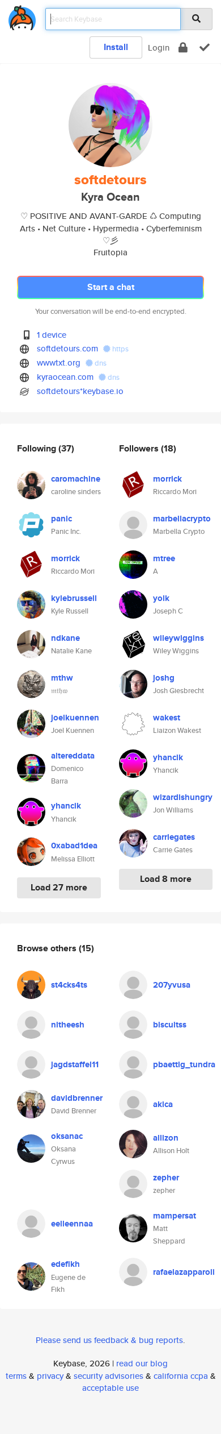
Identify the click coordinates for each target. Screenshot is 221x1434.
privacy (50, 1376)
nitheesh (67, 1024)
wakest (166, 717)
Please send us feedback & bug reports (109, 1340)
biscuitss (169, 1024)
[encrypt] (183, 47)
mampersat (174, 1215)
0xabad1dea (74, 845)
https (119, 348)
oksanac (67, 1136)
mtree (164, 558)
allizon (165, 1138)
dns (100, 363)
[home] (22, 15)
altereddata (73, 755)
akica (163, 1104)
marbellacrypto (182, 518)
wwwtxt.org (58, 362)
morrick (65, 558)
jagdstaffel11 (75, 1064)
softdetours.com (67, 348)
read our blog (142, 1363)
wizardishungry (182, 797)
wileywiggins (178, 638)
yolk (161, 598)
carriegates (174, 837)
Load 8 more (166, 878)
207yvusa (171, 985)
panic (61, 518)
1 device (51, 335)
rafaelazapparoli (184, 1272)
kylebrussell (74, 598)
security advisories (108, 1376)
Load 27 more (59, 887)
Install (116, 46)
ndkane (65, 638)
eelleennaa (72, 1223)
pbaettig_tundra (184, 1064)
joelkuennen (75, 717)
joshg (164, 678)
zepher (166, 1177)
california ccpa (181, 1376)
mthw (62, 678)
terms (16, 1376)
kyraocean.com (65, 377)
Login (158, 47)
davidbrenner (77, 1098)
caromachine (75, 479)
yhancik (66, 805)
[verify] (204, 47)
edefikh (65, 1264)
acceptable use (110, 1388)
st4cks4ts (69, 985)
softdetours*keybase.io (80, 391)
